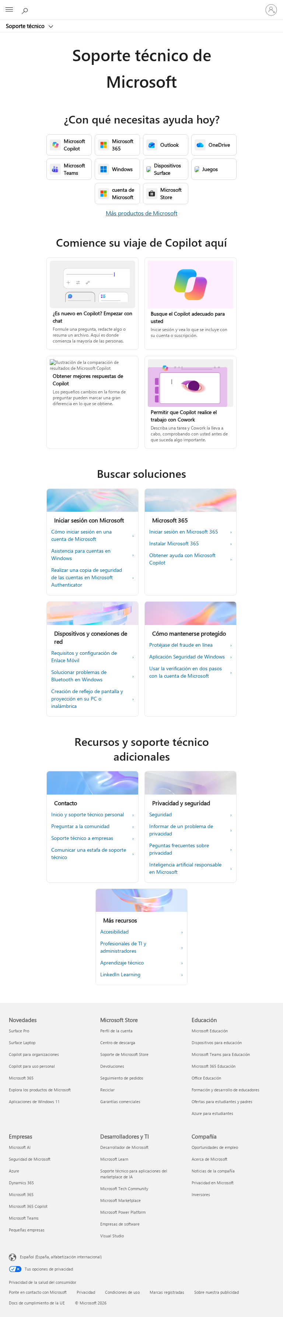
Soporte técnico (26, 25)
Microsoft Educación (210, 1030)
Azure (14, 1171)
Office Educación (206, 1078)
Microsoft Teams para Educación (221, 1054)
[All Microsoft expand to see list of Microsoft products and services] (9, 10)
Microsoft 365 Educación (213, 1066)
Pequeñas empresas (27, 1230)
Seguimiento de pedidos (121, 1078)
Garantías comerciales (120, 1101)
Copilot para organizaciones (34, 1054)
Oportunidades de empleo (215, 1147)
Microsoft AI (20, 1147)
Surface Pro (19, 1030)
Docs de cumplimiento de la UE (37, 1303)
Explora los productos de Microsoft (40, 1089)
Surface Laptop (22, 1042)
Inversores (201, 1194)
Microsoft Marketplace (120, 1200)
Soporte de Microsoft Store (124, 1054)
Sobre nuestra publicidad (216, 1292)
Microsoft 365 (21, 1078)
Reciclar (107, 1089)
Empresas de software (120, 1224)
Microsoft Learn (114, 1159)
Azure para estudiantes (212, 1113)
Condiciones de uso (122, 1292)
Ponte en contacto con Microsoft (38, 1292)
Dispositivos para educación (217, 1042)
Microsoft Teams (24, 1218)
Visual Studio (112, 1235)
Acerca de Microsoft (209, 1159)
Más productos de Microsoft (141, 213)
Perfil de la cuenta (116, 1030)
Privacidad (86, 1292)
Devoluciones (112, 1066)
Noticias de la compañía (213, 1171)
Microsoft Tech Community (124, 1188)
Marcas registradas (167, 1292)
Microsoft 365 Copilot (28, 1206)
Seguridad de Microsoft (29, 1159)
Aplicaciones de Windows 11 (34, 1101)
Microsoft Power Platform (123, 1212)
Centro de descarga (117, 1042)
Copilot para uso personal (32, 1066)
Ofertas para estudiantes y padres (222, 1101)
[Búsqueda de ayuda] (26, 9)
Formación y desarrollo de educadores (225, 1089)
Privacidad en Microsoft (213, 1182)
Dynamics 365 (21, 1182)
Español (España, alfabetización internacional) (61, 1256)
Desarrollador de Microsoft (124, 1147)
